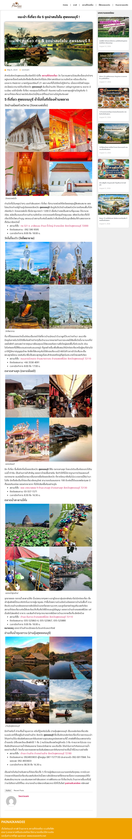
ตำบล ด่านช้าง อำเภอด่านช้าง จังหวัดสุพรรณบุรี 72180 (46, 753)
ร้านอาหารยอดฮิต (122, 5)
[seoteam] (11, 805)
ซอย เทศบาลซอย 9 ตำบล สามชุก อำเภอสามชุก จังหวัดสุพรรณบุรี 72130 (54, 488)
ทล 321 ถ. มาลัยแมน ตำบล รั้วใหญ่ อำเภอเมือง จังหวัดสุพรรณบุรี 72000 (54, 226)
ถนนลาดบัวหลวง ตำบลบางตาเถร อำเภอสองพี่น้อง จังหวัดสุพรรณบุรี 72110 (56, 358)
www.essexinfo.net (36, 836)
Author (8, 790)
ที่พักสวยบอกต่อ (104, 5)
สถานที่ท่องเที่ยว (87, 5)
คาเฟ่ (75, 5)
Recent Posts (19, 790)
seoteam (23, 796)
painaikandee (73, 783)
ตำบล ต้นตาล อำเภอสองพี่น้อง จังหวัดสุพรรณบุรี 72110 (47, 617)
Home (65, 5)
